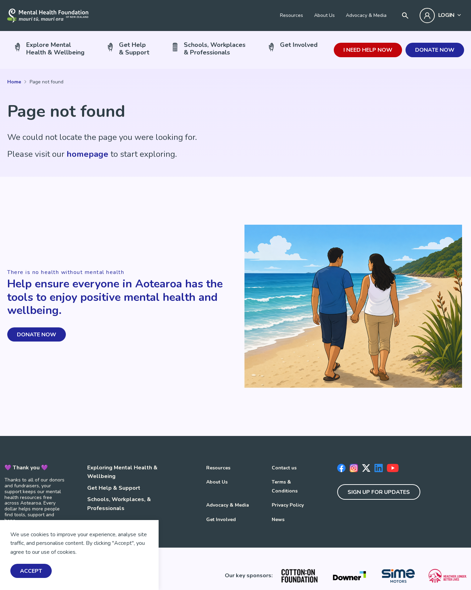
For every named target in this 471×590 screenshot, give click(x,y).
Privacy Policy (288, 505)
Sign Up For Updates (379, 492)
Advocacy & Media (366, 15)
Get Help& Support (134, 48)
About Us (324, 15)
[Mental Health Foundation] (47, 15)
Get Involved (299, 45)
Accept (31, 571)
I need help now (367, 50)
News (278, 519)
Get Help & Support (113, 488)
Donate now (434, 50)
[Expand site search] (405, 15)
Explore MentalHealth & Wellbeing (55, 48)
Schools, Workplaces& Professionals (214, 48)
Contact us (284, 468)
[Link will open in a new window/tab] (299, 576)
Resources (291, 15)
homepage (87, 154)
